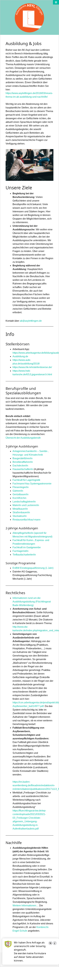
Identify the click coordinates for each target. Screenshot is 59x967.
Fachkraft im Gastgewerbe (27, 547)
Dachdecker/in (20, 465)
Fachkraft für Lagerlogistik (26, 480)
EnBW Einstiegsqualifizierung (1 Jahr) (33, 568)
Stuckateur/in (20, 516)
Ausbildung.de (20, 356)
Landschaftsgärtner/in (24, 501)
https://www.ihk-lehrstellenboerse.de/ (32, 367)
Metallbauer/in (20, 509)
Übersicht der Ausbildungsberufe (23, 438)
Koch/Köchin (19, 498)
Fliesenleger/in (21, 487)
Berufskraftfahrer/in (23, 462)
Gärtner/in (18, 491)
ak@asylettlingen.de (31, 321)
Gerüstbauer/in (20, 494)
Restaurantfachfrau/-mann (26, 519)
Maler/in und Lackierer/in (26, 505)
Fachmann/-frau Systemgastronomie (32, 483)
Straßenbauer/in (21, 512)
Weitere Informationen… (26, 905)
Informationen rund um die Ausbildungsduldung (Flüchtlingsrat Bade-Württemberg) (32, 601)
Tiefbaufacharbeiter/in (24, 554)
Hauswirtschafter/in (23, 469)
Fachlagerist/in (20, 551)
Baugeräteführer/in (23, 458)
